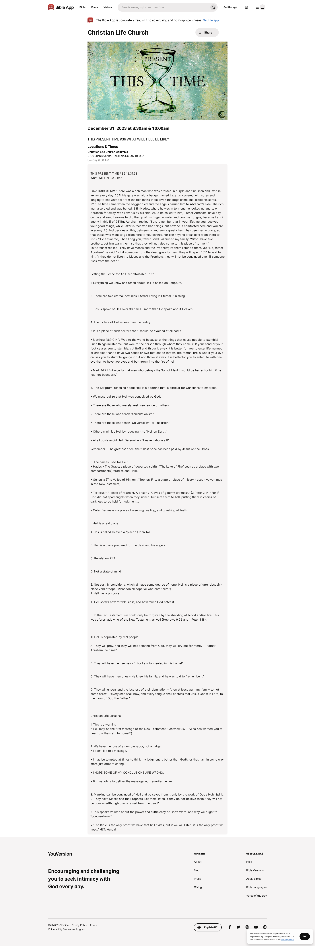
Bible (82, 7)
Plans (94, 7)
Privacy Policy (79, 925)
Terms (93, 925)
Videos (108, 7)
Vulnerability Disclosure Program (66, 929)
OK (304, 936)
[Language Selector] (246, 7)
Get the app (230, 7)
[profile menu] (260, 7)
